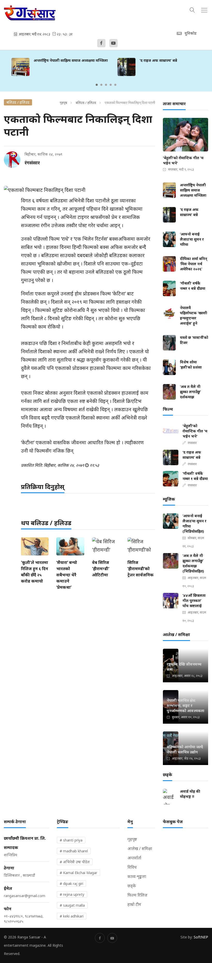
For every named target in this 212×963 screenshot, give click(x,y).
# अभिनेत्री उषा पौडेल (75, 861)
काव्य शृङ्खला (136, 876)
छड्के (131, 886)
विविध (132, 867)
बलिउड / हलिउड (86, 102)
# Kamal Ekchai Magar (78, 872)
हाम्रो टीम (134, 904)
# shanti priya (71, 840)
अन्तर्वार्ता (134, 858)
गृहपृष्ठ (63, 102)
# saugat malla (72, 905)
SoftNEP (201, 937)
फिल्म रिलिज (137, 895)
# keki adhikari (72, 916)
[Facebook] (101, 43)
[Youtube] (113, 43)
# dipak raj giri (71, 883)
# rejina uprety (72, 894)
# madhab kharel (74, 851)
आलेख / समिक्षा (139, 848)
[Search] (192, 9)
